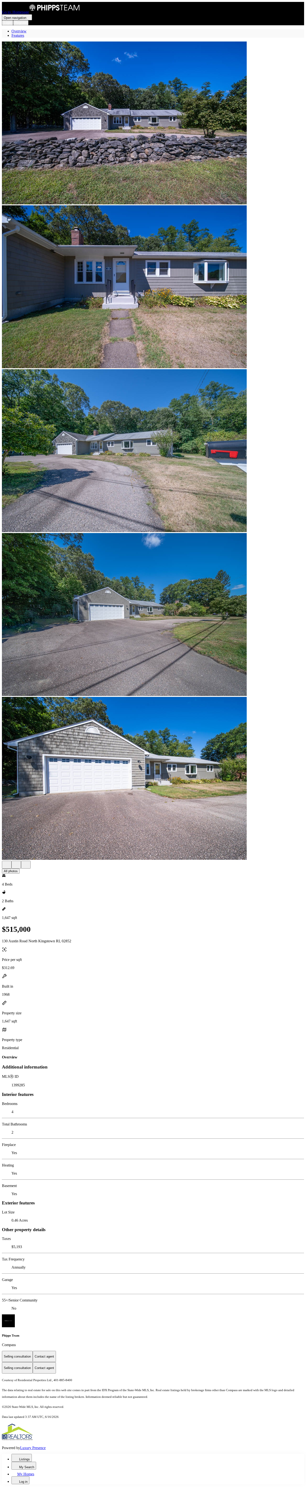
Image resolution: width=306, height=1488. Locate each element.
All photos (11, 871)
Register (21, 23)
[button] (153, 123)
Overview (19, 31)
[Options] (6, 865)
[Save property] (16, 865)
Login (7, 23)
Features (17, 35)
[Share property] (26, 865)
